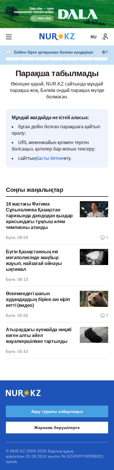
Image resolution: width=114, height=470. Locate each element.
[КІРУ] (105, 37)
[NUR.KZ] (57, 37)
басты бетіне (50, 158)
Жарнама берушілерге (57, 427)
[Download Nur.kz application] (57, 14)
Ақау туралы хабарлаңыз (57, 411)
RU (93, 37)
